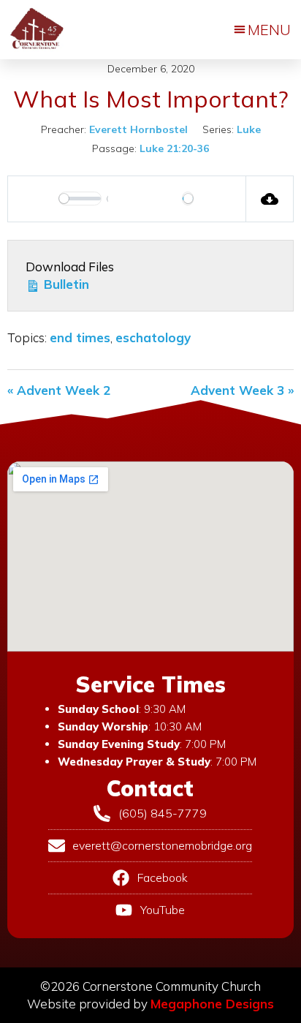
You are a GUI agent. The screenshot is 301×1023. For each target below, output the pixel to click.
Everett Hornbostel (138, 129)
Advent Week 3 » (242, 390)
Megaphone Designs (212, 1003)
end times (80, 337)
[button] (262, 30)
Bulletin (64, 284)
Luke (249, 129)
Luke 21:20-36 (174, 148)
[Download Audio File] (270, 198)
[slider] (80, 198)
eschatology (153, 337)
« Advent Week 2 (58, 390)
